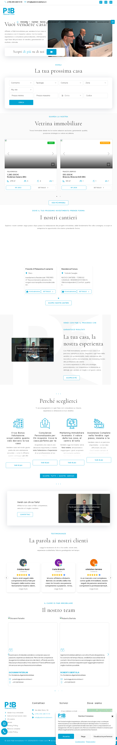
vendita (51, 142)
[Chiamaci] (4, 731)
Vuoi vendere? (53, 22)
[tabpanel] (31, 166)
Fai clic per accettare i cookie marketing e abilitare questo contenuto (32, 349)
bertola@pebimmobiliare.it (73, 679)
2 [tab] (60, 196)
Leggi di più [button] (23, 589)
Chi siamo (82, 22)
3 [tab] (62, 691)
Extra (67, 95)
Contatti (91, 22)
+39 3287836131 (69, 682)
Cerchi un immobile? (69, 22)
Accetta (66, 736)
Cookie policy (80, 742)
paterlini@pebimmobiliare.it (22, 679)
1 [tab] (57, 196)
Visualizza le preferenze (103, 736)
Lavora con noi (103, 22)
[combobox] (21, 83)
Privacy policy (90, 742)
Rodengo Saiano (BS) (16, 177)
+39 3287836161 (18, 682)
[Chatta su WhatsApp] (4, 724)
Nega (83, 736)
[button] (112, 716)
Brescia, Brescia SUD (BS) (74, 177)
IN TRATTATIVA (105, 142)
